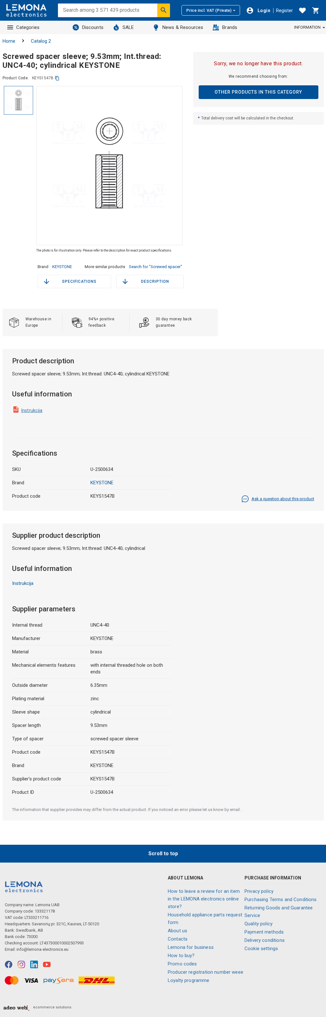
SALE (128, 27)
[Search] (163, 10)
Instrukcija (32, 410)
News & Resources (182, 27)
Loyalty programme (188, 980)
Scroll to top (163, 853)
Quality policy (258, 924)
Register (284, 10)
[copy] (57, 78)
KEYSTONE (62, 266)
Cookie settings (261, 948)
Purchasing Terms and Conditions (280, 899)
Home (9, 41)
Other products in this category (258, 92)
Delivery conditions (264, 940)
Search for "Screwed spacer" (155, 266)
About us (177, 931)
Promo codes (182, 964)
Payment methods (264, 932)
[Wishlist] (302, 10)
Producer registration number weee (205, 972)
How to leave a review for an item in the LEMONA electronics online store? (204, 898)
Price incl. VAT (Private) (208, 10)
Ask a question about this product (283, 498)
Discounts (92, 27)
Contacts (178, 939)
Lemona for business (191, 947)
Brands (229, 27)
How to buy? (181, 955)
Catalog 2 (41, 41)
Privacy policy (258, 891)
